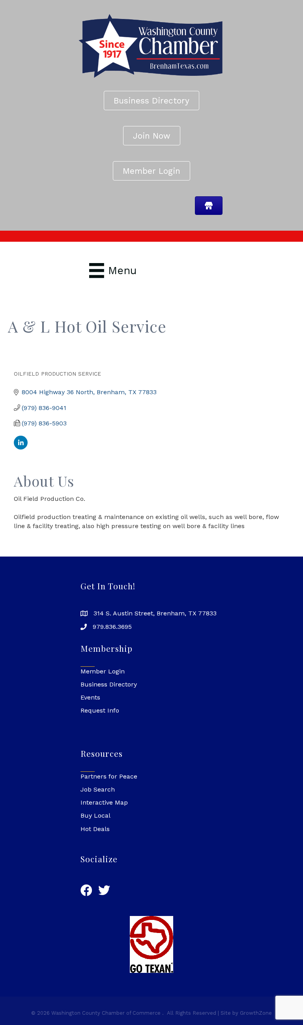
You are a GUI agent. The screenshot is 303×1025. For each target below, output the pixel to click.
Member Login (102, 671)
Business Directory (108, 684)
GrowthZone (256, 1013)
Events (90, 697)
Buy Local (95, 815)
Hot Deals (95, 829)
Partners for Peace (108, 776)
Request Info (99, 710)
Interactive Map (104, 802)
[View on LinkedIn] (21, 447)
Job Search (97, 789)
